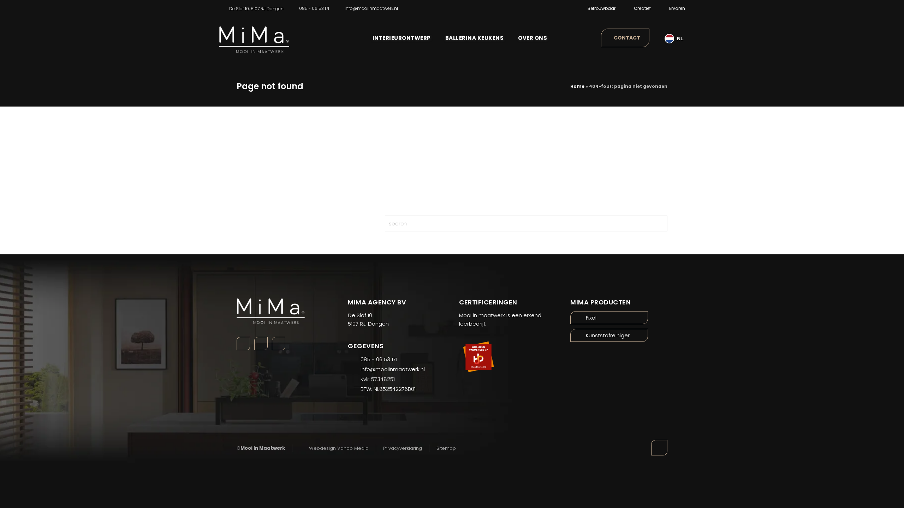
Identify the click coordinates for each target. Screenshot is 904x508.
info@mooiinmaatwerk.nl (371, 8)
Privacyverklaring (402, 448)
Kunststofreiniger (608, 335)
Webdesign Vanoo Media (339, 448)
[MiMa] (254, 34)
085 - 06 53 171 (314, 8)
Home (577, 86)
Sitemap (446, 448)
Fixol (591, 317)
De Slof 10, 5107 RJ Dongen (256, 9)
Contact (627, 37)
